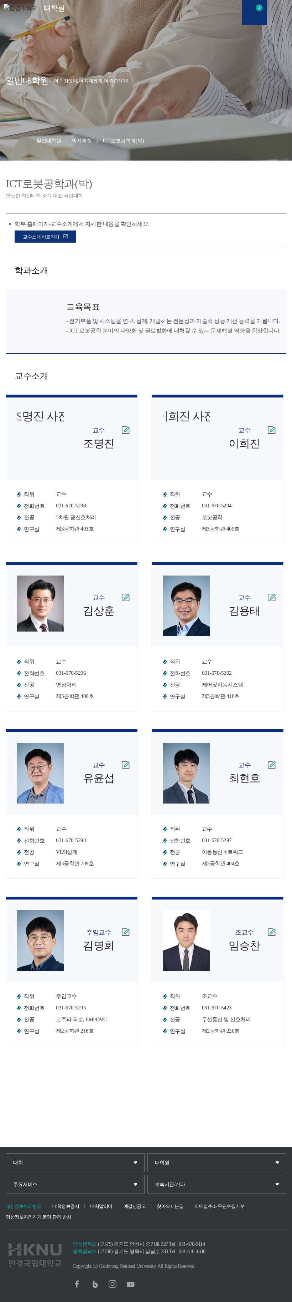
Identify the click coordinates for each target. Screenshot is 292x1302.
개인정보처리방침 (23, 1206)
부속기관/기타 (170, 1184)
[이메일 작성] (125, 430)
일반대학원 (48, 140)
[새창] (77, 1284)
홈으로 (29, 141)
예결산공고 (135, 1206)
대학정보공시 (65, 1206)
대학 (18, 1162)
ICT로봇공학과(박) (123, 140)
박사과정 (82, 140)
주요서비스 (25, 1184)
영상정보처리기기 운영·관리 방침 (38, 1217)
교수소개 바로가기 (41, 236)
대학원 (162, 1162)
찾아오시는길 (170, 1206)
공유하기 (13, 141)
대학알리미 (101, 1206)
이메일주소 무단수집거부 (219, 1206)
